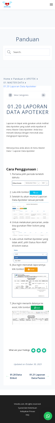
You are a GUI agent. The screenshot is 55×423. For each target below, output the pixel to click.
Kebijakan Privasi (27, 411)
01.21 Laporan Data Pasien (37, 376)
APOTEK (31, 78)
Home (7, 78)
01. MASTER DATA (14, 82)
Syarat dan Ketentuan (27, 408)
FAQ (27, 415)
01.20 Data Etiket (16, 376)
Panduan (18, 78)
